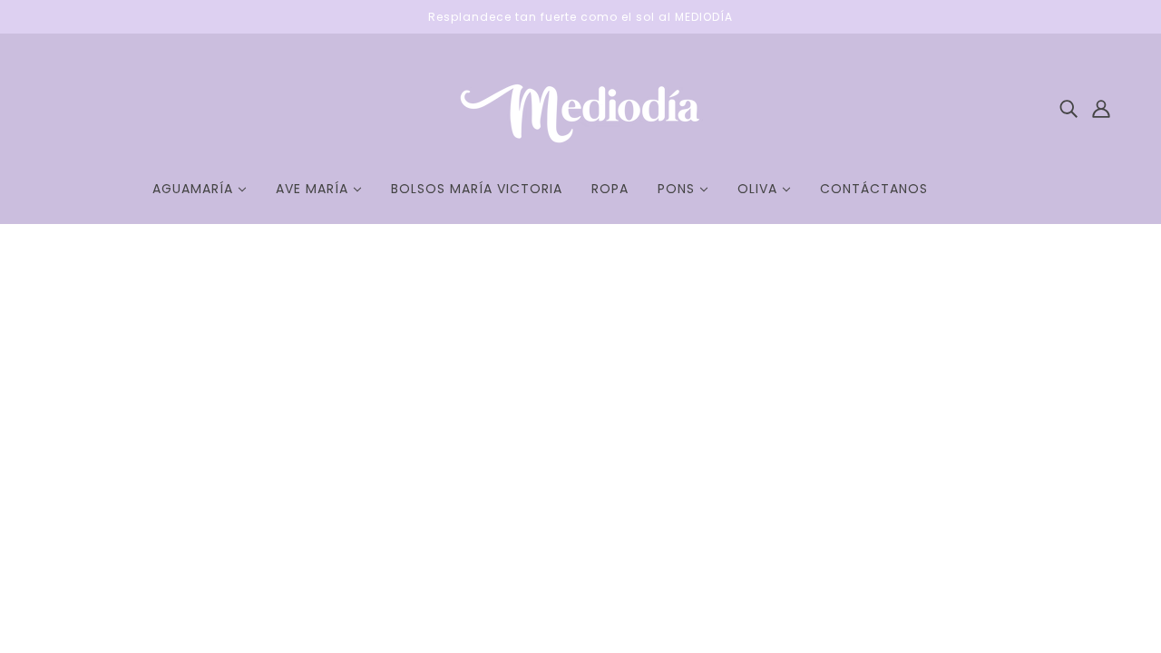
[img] (1068, 107)
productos (762, 463)
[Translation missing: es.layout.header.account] (1101, 107)
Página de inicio (523, 463)
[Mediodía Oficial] (580, 148)
